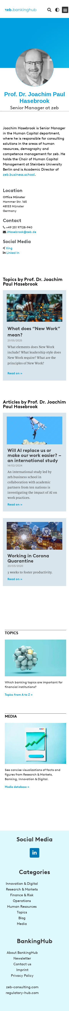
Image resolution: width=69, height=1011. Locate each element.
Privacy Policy (22, 976)
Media (22, 924)
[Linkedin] (34, 853)
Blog (21, 918)
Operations (22, 901)
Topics (22, 912)
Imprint (22, 970)
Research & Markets (22, 889)
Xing (9, 248)
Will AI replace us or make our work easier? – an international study (34, 455)
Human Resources (22, 906)
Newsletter (22, 958)
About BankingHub (22, 953)
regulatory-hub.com (22, 993)
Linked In (12, 253)
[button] (65, 10)
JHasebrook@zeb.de (21, 232)
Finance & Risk (22, 895)
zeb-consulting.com (22, 987)
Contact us (22, 964)
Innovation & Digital (22, 884)
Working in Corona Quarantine (28, 558)
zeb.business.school (19, 175)
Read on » (14, 373)
